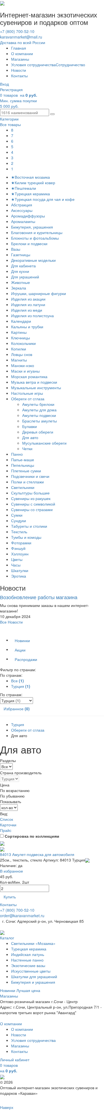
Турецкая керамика (28, 949)
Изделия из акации (28, 299)
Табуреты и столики (29, 526)
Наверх (6, 1107)
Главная (18, 48)
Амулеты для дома (40, 409)
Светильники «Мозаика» (33, 943)
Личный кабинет (14, 1059)
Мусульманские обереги (45, 443)
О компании (22, 53)
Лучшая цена (28, 990)
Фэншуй (18, 548)
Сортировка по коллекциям (32, 836)
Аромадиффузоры (28, 216)
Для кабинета (23, 265)
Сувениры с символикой (33, 504)
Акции (20, 650)
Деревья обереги (38, 432)
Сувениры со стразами (32, 509)
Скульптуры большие (30, 493)
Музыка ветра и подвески (34, 382)
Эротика (18, 576)
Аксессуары (21, 210)
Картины (19, 332)
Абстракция (21, 204)
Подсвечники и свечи (30, 476)
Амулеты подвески (39, 415)
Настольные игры (27, 393)
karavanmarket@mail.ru (21, 37)
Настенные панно (27, 960)
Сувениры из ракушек (30, 498)
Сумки (16, 515)
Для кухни (20, 271)
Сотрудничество (70, 64)
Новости (18, 70)
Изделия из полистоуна (32, 315)
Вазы (15, 249)
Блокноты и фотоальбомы (35, 238)
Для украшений (25, 277)
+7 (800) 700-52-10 (17, 31)
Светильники (22, 487)
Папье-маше (22, 459)
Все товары (10, 124)
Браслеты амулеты (40, 421)
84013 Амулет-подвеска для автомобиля (37, 854)
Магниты (19, 360)
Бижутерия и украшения (33, 982)
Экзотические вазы (28, 965)
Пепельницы (22, 465)
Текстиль (19, 531)
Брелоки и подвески (29, 243)
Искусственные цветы (30, 971)
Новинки (22, 640)
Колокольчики (23, 343)
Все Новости (11, 622)
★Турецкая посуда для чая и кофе (43, 199)
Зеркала (18, 288)
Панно (17, 454)
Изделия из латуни (28, 304)
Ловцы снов (21, 354)
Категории (9, 119)
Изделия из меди (26, 310)
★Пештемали (23, 188)
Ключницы (20, 337)
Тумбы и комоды (26, 537)
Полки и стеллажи (27, 481)
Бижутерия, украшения (32, 227)
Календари (21, 321)
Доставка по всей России (22, 42)
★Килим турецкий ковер (33, 182)
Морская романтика (29, 376)
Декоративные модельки (33, 260)
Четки (28, 448)
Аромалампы (23, 221)
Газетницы (20, 254)
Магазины (20, 59)
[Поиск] (52, 114)
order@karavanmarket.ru (22, 915)
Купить (10, 896)
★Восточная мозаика (30, 177)
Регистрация (11, 89)
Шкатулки (19, 570)
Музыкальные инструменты (36, 387)
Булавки (30, 426)
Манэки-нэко (22, 365)
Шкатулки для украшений (34, 976)
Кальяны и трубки (27, 326)
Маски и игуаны (25, 371)
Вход (4, 84)
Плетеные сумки (26, 470)
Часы (16, 565)
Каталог (7, 937)
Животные (20, 282)
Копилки (18, 349)
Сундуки (18, 520)
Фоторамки (21, 542)
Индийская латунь (27, 954)
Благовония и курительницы (36, 232)
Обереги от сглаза (27, 398)
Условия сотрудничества (33, 64)
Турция (17, 724)
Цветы (16, 559)
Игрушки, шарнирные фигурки (38, 293)
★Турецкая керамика (30, 193)
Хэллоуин (20, 554)
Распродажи (26, 659)
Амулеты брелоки (38, 404)
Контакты (19, 75)
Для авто (30, 437)
